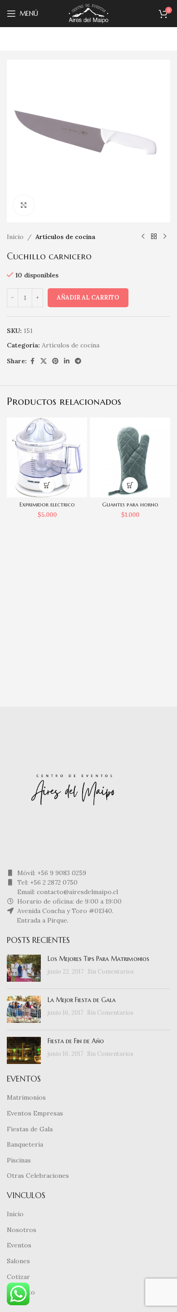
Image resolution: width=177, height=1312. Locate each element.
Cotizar (18, 1277)
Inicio (15, 237)
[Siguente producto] (164, 236)
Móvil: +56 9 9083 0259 (50, 873)
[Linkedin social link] (66, 361)
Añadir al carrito (88, 297)
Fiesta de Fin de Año (76, 1041)
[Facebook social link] (32, 361)
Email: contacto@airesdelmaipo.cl (66, 892)
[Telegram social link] (78, 361)
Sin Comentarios (111, 971)
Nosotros (21, 1230)
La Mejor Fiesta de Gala (82, 1000)
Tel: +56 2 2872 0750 (46, 882)
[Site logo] (88, 13)
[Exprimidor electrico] (47, 457)
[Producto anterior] (143, 236)
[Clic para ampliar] (24, 205)
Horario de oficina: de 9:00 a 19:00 (68, 901)
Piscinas (19, 1160)
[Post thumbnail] (24, 968)
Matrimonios (26, 1097)
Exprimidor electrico (47, 504)
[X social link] (43, 361)
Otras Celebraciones (38, 1175)
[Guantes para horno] (130, 457)
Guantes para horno (130, 504)
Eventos (19, 1245)
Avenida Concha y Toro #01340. (64, 911)
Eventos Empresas (35, 1113)
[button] (47, 485)
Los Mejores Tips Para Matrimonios (98, 959)
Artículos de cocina (65, 237)
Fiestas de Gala (30, 1129)
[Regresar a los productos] (153, 236)
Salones (18, 1261)
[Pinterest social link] (55, 361)
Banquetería (25, 1144)
